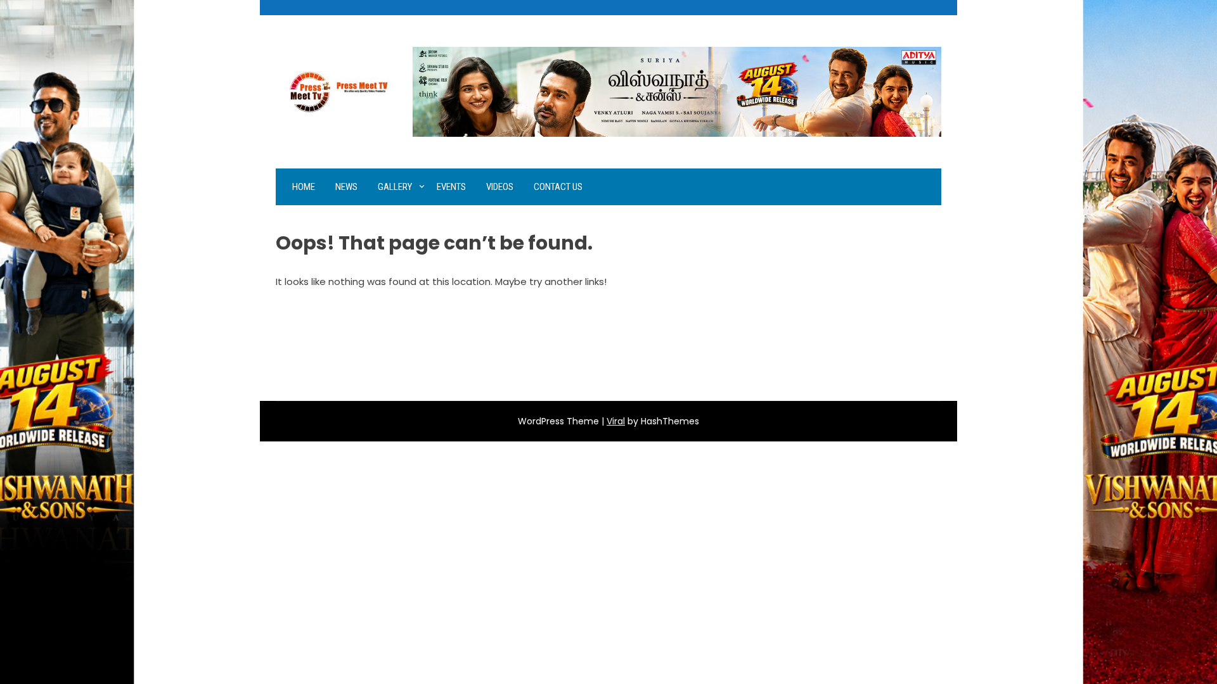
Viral (616, 421)
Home (303, 187)
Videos (499, 187)
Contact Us (558, 187)
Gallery (395, 187)
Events (451, 187)
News (346, 187)
